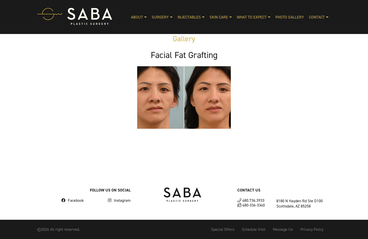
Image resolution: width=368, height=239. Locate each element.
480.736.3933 (252, 200)
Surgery (160, 17)
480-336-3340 (253, 205)
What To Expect (252, 17)
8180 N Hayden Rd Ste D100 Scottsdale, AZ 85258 (299, 203)
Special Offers (222, 229)
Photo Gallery (289, 17)
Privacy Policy (311, 229)
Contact (317, 17)
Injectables (189, 17)
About (137, 17)
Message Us (283, 229)
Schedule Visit (253, 229)
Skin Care (219, 17)
